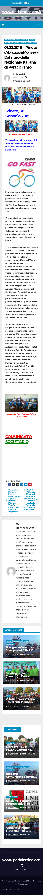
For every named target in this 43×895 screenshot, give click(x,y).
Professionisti (12, 797)
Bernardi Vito (21, 74)
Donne (32, 40)
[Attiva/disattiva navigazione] (39, 25)
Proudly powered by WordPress (14, 881)
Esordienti (10, 644)
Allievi (8, 641)
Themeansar (22, 884)
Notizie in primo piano (29, 43)
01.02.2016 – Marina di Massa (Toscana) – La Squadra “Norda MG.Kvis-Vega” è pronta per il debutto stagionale (14, 501)
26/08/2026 (13, 754)
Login (26, 890)
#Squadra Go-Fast (21, 81)
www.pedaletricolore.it (21, 12)
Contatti (5, 890)
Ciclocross (17, 641)
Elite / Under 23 (12, 824)
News (17, 43)
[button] (34, 24)
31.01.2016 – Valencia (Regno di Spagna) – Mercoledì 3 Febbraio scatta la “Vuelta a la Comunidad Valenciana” (29, 500)
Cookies (13, 890)
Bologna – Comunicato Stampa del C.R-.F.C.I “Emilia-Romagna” (21, 650)
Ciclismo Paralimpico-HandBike (16, 40)
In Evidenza (9, 43)
